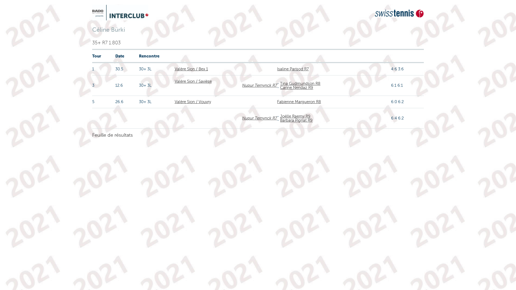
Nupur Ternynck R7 (259, 85)
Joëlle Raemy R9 (295, 116)
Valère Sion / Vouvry (193, 102)
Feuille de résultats (112, 135)
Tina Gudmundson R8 (300, 83)
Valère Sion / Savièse (193, 81)
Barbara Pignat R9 (296, 120)
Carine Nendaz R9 (296, 87)
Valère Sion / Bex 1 (191, 69)
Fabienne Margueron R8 (299, 102)
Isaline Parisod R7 (293, 69)
